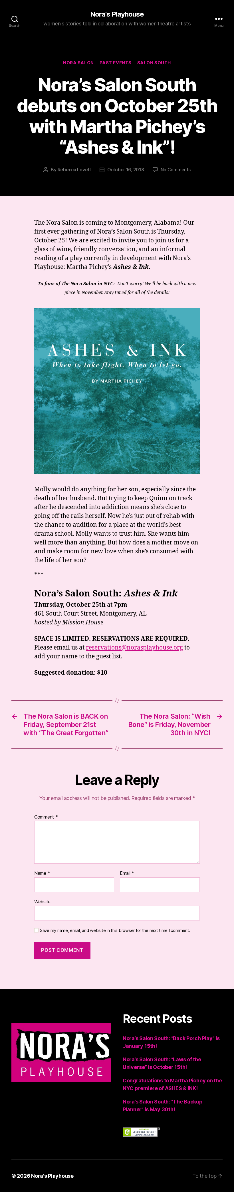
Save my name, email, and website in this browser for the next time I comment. (115, 930)
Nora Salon (78, 62)
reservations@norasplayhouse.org (134, 648)
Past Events (116, 62)
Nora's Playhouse (117, 14)
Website (42, 901)
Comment (46, 817)
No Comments (176, 169)
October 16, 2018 (125, 169)
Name (42, 873)
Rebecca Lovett (74, 169)
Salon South (154, 62)
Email (127, 873)
